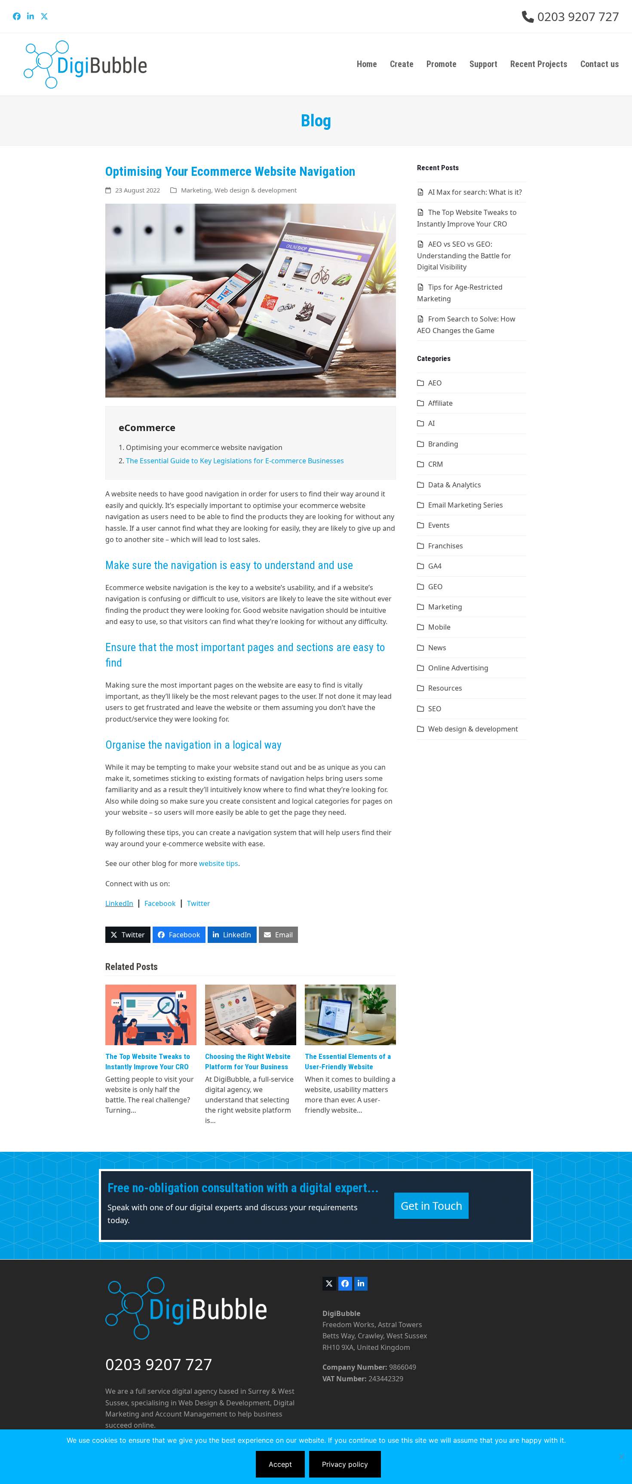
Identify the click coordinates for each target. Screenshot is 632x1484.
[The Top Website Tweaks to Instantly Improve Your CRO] (150, 1014)
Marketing (196, 190)
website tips (218, 863)
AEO (435, 383)
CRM (435, 464)
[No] (621, 1456)
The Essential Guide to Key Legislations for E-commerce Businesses (235, 460)
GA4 (435, 566)
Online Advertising (458, 668)
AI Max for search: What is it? (475, 192)
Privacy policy (345, 1464)
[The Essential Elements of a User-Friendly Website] (350, 1014)
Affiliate (440, 403)
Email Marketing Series (465, 505)
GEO (435, 586)
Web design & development (256, 190)
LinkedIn (119, 903)
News (437, 647)
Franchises (445, 546)
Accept (280, 1464)
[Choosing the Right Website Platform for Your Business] (250, 1014)
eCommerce (147, 427)
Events (439, 525)
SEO (435, 708)
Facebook (160, 903)
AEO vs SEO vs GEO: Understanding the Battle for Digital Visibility (464, 255)
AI (431, 423)
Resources (445, 688)
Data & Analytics (454, 485)
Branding (443, 444)
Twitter (198, 903)
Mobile (439, 627)
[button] (127, 935)
